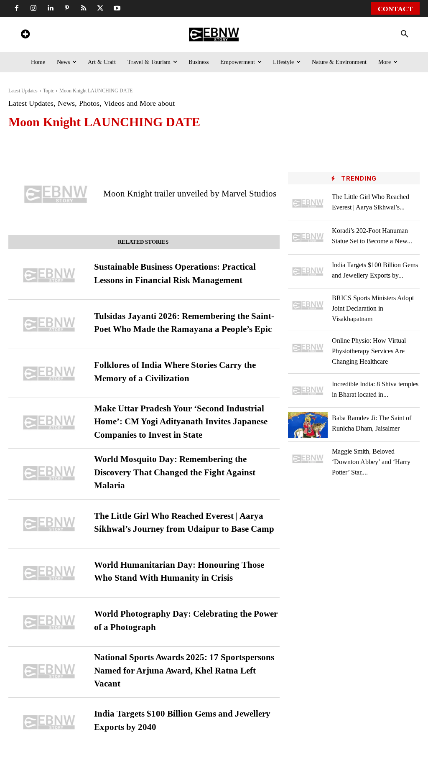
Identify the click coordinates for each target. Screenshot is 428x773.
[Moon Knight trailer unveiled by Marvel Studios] (55, 194)
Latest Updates (23, 91)
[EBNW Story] (214, 34)
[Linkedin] (50, 8)
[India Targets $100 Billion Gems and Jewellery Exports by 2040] (49, 722)
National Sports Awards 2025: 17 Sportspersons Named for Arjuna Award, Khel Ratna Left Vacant (184, 670)
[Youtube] (117, 8)
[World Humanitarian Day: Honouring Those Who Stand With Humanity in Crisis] (49, 573)
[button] (404, 34)
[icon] (25, 35)
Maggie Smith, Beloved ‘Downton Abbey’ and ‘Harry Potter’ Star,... (371, 462)
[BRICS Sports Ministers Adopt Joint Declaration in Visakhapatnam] (307, 305)
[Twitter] (100, 8)
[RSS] (83, 8)
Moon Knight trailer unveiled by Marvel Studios (189, 194)
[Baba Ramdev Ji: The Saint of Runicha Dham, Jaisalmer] (307, 424)
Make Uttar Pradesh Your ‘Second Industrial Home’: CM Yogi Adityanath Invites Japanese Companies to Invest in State (181, 421)
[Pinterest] (67, 8)
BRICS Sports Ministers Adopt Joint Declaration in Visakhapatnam (373, 308)
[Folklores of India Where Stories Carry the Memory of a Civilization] (49, 373)
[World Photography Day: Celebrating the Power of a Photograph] (49, 622)
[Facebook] (16, 8)
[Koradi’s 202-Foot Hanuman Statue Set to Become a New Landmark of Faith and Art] (307, 237)
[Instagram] (33, 8)
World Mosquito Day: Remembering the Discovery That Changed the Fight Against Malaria (174, 472)
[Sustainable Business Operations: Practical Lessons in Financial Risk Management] (49, 275)
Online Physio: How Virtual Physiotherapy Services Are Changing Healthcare (369, 351)
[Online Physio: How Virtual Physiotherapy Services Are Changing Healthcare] (307, 348)
